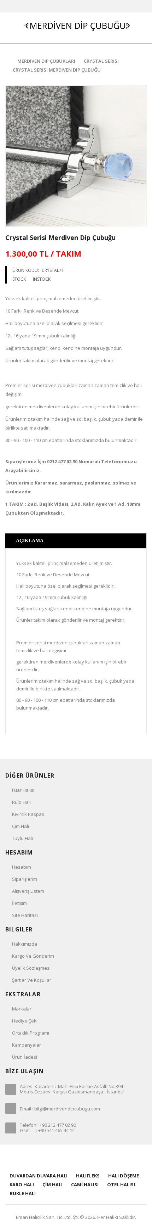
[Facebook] (58, 1158)
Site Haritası (25, 915)
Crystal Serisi (101, 61)
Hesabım (21, 867)
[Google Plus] (85, 1158)
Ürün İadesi (24, 1057)
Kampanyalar (26, 1045)
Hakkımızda (24, 944)
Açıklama (29, 540)
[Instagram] (94, 1158)
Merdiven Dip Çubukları (46, 61)
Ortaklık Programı (30, 1033)
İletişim (19, 903)
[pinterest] (76, 1158)
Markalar (21, 1009)
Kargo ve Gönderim (33, 956)
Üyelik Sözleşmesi (31, 968)
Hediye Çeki (24, 1021)
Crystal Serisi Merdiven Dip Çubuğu (57, 70)
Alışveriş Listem (28, 891)
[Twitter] (67, 1158)
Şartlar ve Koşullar (31, 980)
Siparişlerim (24, 879)
